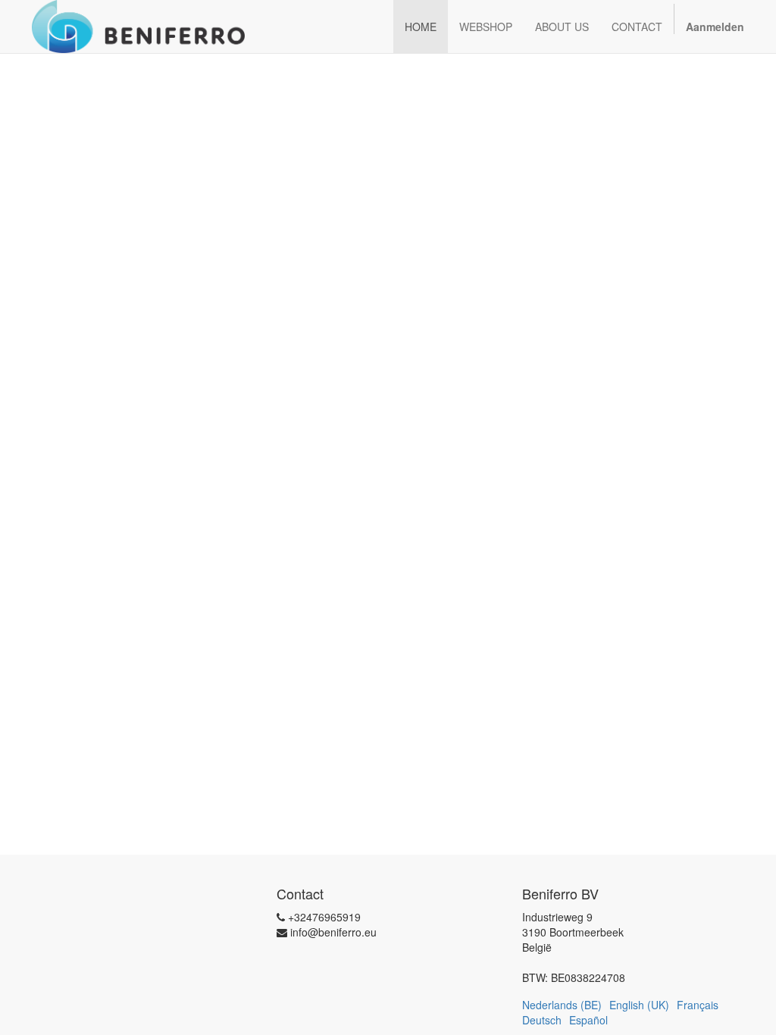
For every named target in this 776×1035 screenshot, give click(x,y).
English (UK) (639, 1004)
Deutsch (542, 1019)
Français (697, 1004)
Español (588, 1019)
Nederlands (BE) (562, 1004)
